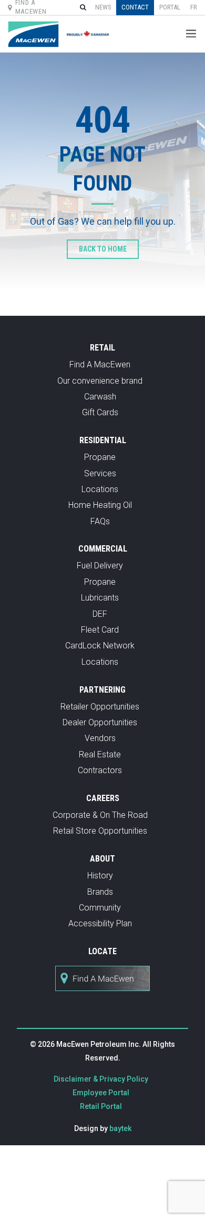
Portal (169, 7)
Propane (100, 457)
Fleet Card (100, 630)
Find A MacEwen (99, 364)
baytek (120, 1128)
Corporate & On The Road (100, 815)
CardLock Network (100, 646)
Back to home (103, 249)
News (103, 7)
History (100, 876)
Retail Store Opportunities (100, 831)
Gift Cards (100, 412)
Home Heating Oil (100, 505)
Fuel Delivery (100, 566)
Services (100, 473)
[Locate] (102, 997)
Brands (100, 892)
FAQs (100, 521)
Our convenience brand (99, 381)
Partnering (102, 690)
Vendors (100, 738)
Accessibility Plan (100, 923)
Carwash (100, 397)
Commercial (102, 549)
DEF (100, 614)
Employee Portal (101, 1092)
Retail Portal (101, 1106)
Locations (99, 489)
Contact (135, 7)
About (102, 859)
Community (100, 908)
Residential (102, 440)
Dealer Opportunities (100, 722)
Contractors (100, 770)
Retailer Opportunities (99, 707)
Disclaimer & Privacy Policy (101, 1079)
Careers (102, 798)
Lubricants (100, 598)
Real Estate (100, 754)
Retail (102, 348)
